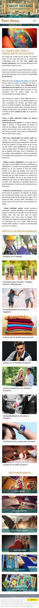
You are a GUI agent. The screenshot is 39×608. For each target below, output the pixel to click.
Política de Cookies (16, 597)
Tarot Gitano (10, 20)
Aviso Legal (25, 597)
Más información (29, 606)
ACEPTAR (32, 599)
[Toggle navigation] (35, 20)
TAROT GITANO (19, 7)
